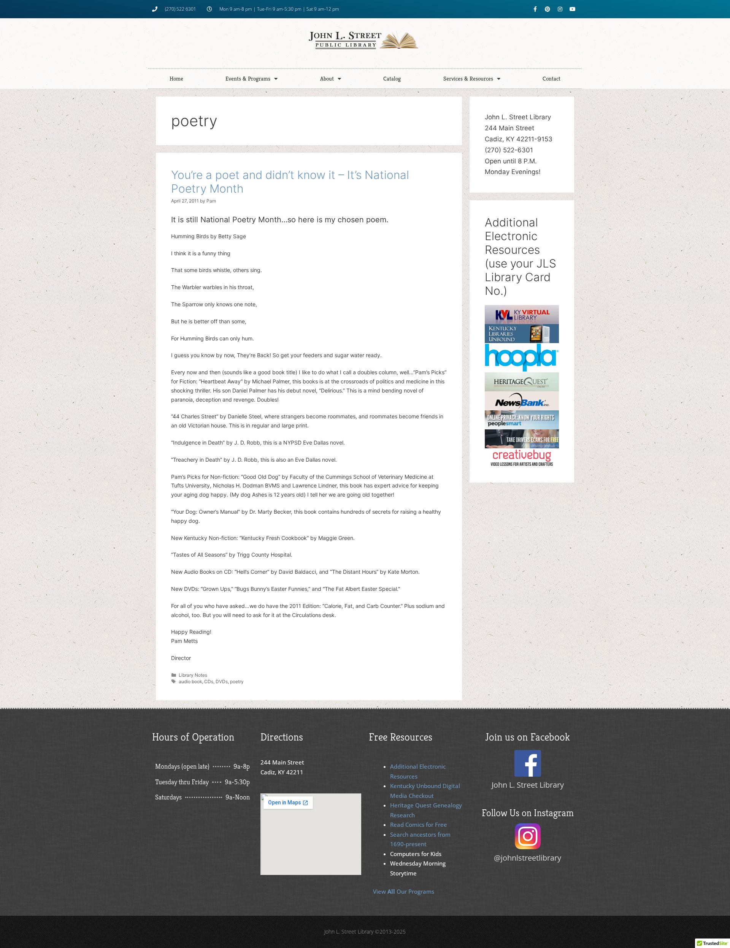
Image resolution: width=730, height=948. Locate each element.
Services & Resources (468, 78)
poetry (237, 681)
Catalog (392, 78)
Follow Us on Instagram (528, 813)
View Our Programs (403, 891)
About (327, 78)
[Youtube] (572, 9)
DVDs (222, 681)
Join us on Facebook (527, 737)
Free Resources (400, 737)
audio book (190, 681)
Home (176, 78)
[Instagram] (560, 9)
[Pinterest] (547, 9)
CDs (208, 681)
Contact (551, 78)
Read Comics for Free (418, 824)
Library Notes (193, 675)
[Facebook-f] (535, 9)
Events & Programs (247, 78)
